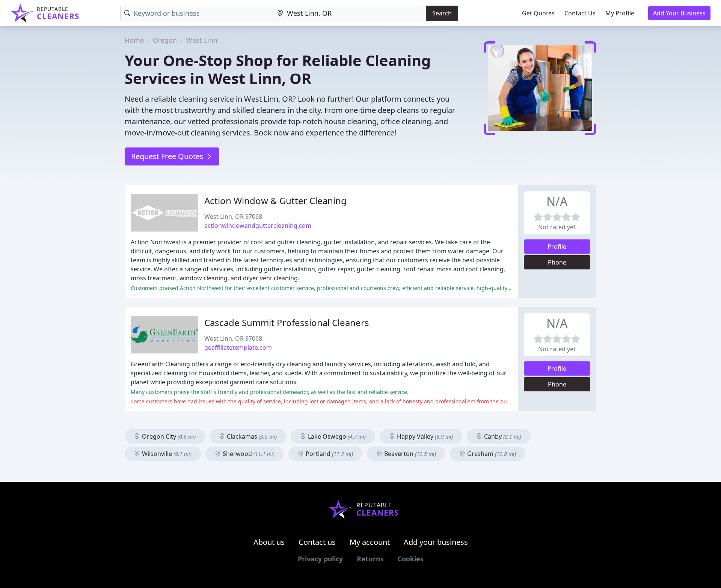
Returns (370, 558)
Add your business (436, 542)
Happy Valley (424, 436)
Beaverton (409, 454)
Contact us (317, 542)
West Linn (201, 40)
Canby (502, 436)
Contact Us (580, 13)
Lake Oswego (336, 436)
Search (442, 13)
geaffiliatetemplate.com (238, 347)
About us (269, 542)
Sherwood (248, 454)
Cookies (411, 558)
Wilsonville (166, 454)
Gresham (491, 454)
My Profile (619, 13)
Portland (328, 454)
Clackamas (251, 436)
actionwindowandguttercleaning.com (257, 225)
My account (370, 542)
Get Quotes (538, 13)
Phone (557, 262)
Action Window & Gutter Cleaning (275, 200)
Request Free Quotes (168, 156)
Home (134, 40)
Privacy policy (320, 558)
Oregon (165, 40)
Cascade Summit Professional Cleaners (286, 322)
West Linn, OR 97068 (233, 216)
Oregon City (168, 436)
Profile (557, 246)
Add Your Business (679, 13)
